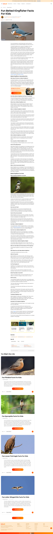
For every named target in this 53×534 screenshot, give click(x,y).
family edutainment (28, 528)
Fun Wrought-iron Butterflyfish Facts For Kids (30, 329)
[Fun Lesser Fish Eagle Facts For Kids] (17, 444)
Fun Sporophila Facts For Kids (12, 416)
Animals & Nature (14, 326)
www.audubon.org (28, 336)
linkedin (36, 528)
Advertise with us (19, 526)
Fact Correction (32, 350)
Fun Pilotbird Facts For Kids (12, 377)
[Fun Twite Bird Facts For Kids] (15, 323)
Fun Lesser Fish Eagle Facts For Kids (15, 456)
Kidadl (1, 7)
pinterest (36, 526)
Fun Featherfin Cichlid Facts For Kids (22, 329)
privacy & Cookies (45, 526)
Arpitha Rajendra (5, 379)
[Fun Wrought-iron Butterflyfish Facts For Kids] (30, 323)
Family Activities (10, 3)
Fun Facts (15, 3)
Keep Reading (18, 388)
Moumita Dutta (10, 16)
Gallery (4, 39)
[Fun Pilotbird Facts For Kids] (17, 365)
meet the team (28, 526)
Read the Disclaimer (15, 350)
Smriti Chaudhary (17, 17)
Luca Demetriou (9, 17)
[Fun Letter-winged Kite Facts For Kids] (17, 485)
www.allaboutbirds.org (21, 336)
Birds (18, 341)
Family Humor (23, 3)
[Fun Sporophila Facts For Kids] (17, 404)
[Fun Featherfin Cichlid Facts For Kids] (22, 323)
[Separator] (51, 528)
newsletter (27, 527)
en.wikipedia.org (13, 336)
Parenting (18, 3)
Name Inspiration (28, 3)
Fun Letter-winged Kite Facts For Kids (15, 497)
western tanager (13, 74)
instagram (36, 527)
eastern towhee (20, 74)
